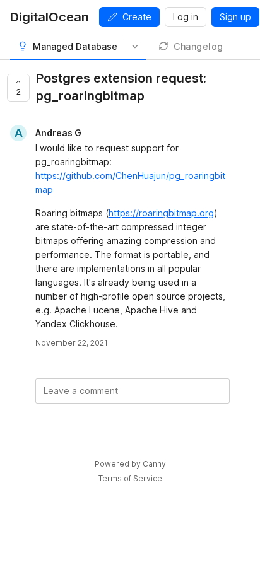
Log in (185, 16)
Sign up (235, 16)
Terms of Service (130, 478)
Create (136, 16)
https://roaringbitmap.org (161, 212)
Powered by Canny (130, 464)
